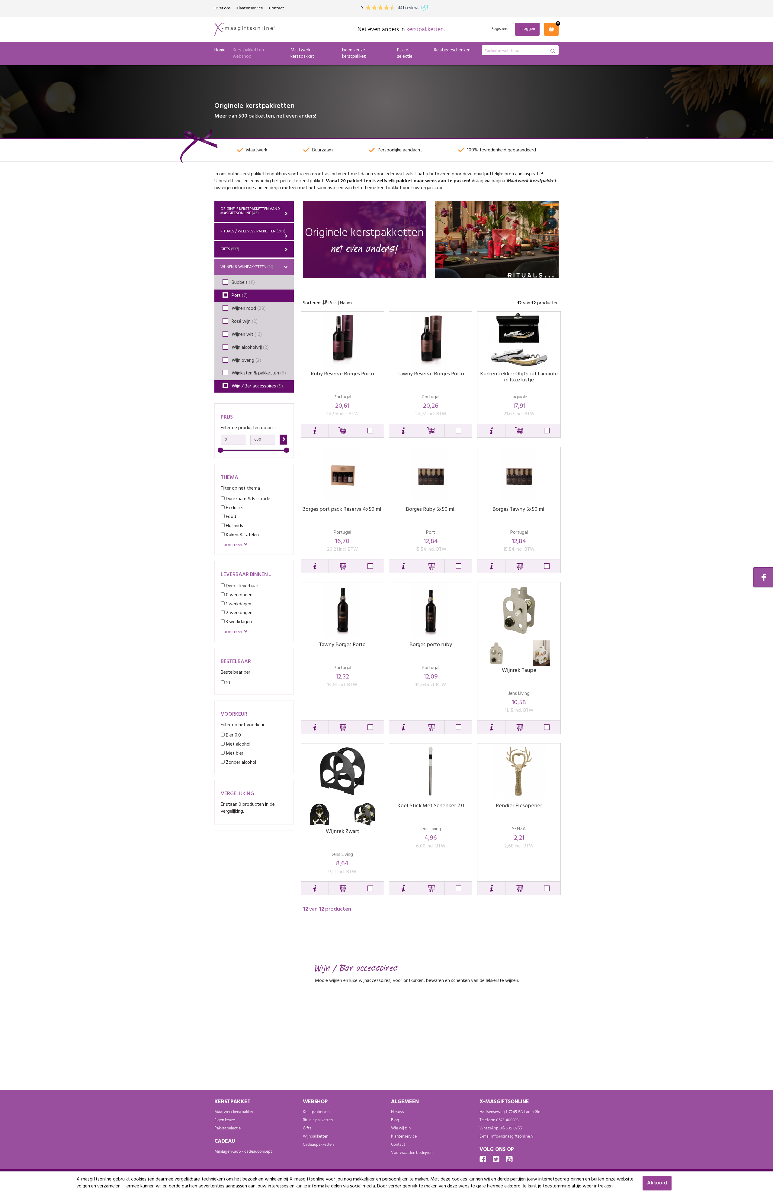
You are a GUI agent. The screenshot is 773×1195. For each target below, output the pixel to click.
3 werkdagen (238, 622)
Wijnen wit (247, 334)
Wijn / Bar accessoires (257, 386)
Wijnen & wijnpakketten (246, 267)
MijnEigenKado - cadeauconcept (243, 1151)
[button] (315, 430)
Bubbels (243, 283)
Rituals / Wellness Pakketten (252, 231)
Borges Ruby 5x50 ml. (431, 509)
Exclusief (234, 508)
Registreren (501, 29)
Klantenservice (249, 8)
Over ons (222, 8)
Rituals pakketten (318, 1120)
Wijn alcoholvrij (250, 347)
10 (227, 683)
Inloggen (527, 29)
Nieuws (397, 1112)
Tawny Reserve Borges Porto (430, 374)
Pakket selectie (404, 53)
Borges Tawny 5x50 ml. (519, 509)
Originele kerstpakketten (251, 211)
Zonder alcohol (240, 762)
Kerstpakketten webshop (248, 53)
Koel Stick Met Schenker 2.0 (430, 806)
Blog (395, 1120)
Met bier (234, 753)
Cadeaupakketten (318, 1144)
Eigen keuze (224, 1120)
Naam (346, 303)
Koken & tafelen (242, 535)
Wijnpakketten (315, 1136)
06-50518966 (510, 1128)
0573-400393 (507, 1120)
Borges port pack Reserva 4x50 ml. (342, 509)
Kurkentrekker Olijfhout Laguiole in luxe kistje (519, 377)
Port (240, 296)
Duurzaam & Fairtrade (247, 499)
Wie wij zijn (401, 1128)
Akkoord (657, 1183)
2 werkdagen (238, 613)
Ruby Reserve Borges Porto (342, 374)
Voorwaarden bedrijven (411, 1153)
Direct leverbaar (241, 586)
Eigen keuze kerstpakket (354, 53)
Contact (276, 8)
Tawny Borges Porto (342, 644)
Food (230, 516)
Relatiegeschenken (452, 50)
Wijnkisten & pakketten (259, 373)
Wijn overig (246, 360)
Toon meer (232, 545)
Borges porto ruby (430, 644)
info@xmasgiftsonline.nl (512, 1136)
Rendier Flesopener (519, 806)
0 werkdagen (238, 595)
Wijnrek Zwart (342, 831)
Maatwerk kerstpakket (302, 53)
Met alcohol (237, 744)
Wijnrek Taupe (519, 670)
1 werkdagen (238, 604)
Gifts (229, 249)
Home (220, 50)
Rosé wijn (245, 321)
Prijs (332, 303)
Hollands (234, 525)
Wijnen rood (249, 309)
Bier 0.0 (233, 735)
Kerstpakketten (316, 1112)
